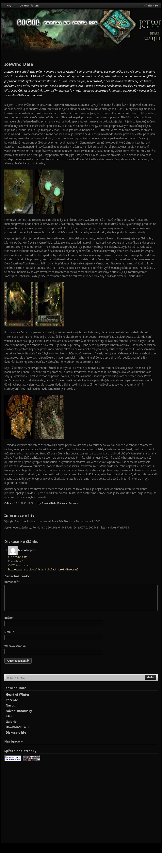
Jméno (9, 617)
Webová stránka (15, 646)
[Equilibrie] (31, 758)
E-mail (9, 632)
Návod (10, 705)
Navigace (13, 741)
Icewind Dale (15, 688)
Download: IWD (17, 727)
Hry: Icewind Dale (46, 503)
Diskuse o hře (16, 732)
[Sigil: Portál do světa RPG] (57, 22)
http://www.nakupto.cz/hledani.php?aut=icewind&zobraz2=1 (45, 569)
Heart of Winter (17, 694)
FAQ (9, 716)
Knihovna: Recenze (67, 503)
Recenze (12, 700)
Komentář (12, 582)
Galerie (11, 722)
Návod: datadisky (19, 711)
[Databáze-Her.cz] (13, 758)
